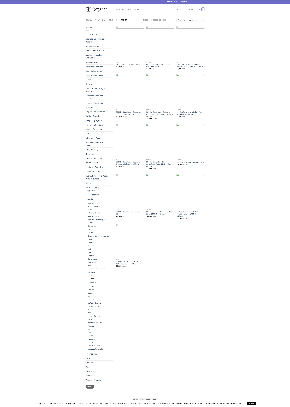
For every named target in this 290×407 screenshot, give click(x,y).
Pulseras (91, 326)
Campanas (92, 226)
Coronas (91, 242)
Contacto (138, 9)
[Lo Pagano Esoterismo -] (97, 9)
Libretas (91, 286)
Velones (89, 375)
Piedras (90, 309)
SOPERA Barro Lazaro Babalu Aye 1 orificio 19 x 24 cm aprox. (129, 113)
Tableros (91, 336)
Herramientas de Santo (96, 269)
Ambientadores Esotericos (97, 50)
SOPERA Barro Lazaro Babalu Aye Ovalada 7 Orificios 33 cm (189, 113)
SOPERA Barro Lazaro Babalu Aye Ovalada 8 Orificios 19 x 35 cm (128, 163)
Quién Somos (120, 9)
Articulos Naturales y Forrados (99, 219)
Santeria (100, 20)
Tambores (91, 339)
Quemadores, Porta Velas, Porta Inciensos (97, 177)
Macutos (91, 293)
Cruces (88, 79)
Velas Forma (91, 371)
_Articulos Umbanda (95, 349)
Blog (130, 9)
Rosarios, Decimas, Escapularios (94, 189)
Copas (90, 239)
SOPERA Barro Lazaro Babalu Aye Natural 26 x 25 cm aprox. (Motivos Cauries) (159, 114)
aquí (243, 403)
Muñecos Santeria (94, 303)
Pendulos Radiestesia (95, 158)
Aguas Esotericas (93, 46)
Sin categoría (91, 354)
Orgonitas (90, 154)
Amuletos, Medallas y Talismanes (94, 56)
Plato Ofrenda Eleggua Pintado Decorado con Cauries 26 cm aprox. (189, 65)
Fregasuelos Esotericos (95, 111)
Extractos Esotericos (94, 103)
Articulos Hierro (93, 216)
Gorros (90, 265)
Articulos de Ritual (94, 213)
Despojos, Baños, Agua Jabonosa (95, 90)
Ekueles (90, 252)
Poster (90, 319)
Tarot (88, 358)
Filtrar (90, 387)
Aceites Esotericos (93, 34)
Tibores (90, 342)
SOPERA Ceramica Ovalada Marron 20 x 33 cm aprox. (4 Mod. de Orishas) (189, 214)
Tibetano (89, 362)
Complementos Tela (94, 75)
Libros (88, 133)
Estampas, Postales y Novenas (94, 97)
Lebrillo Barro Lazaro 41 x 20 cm (128, 64)
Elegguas (91, 256)
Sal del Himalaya (92, 195)
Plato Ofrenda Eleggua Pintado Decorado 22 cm (158, 65)
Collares (91, 233)
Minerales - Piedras (94, 138)
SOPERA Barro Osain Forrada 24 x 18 (190, 162)
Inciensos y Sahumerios (96, 125)
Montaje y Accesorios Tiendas (95, 144)
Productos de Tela (95, 323)
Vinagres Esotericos (94, 380)
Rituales (89, 183)
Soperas (91, 332)
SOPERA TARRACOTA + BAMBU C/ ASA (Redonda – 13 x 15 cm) (129, 263)
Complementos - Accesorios (98, 236)
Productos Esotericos (95, 167)
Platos (90, 313)
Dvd (89, 249)
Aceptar (251, 403)
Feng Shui (90, 107)
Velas (88, 367)
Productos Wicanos (94, 171)
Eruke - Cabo (92, 259)
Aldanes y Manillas (94, 206)
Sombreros (92, 329)
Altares (90, 209)
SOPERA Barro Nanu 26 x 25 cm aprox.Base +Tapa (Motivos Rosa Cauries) (159, 164)
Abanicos (91, 203)
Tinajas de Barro (94, 346)
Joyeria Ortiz (92, 272)
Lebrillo (112, 20)
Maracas (91, 299)
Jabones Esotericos (94, 129)
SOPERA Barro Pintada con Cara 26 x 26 (130, 213)
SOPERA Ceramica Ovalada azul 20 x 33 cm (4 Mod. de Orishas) (159, 213)
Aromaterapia (91, 62)
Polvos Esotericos (93, 162)
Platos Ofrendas (94, 316)
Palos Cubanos (93, 306)
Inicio (89, 20)
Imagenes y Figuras (94, 120)
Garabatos (92, 262)
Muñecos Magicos (93, 149)
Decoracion (90, 84)
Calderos (91, 223)
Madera (93, 282)
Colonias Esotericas (94, 71)
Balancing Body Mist (94, 66)
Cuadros (91, 246)
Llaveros (91, 290)
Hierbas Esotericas (93, 116)
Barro (92, 279)
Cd (89, 229)
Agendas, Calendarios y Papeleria (95, 40)
